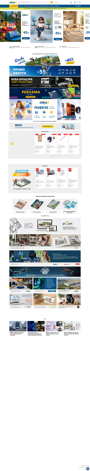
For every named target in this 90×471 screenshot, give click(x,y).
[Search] (52, 2)
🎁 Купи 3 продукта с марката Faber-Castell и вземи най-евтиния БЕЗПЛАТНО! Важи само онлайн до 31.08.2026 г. (45, 8)
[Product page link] (40, 138)
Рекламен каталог (37, 212)
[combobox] (57, 2)
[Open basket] (80, 2)
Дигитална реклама (20, 212)
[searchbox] (35, 2)
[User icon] (74, 2)
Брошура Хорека (53, 212)
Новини (45, 318)
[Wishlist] (77, 2)
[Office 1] (12, 2)
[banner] (15, 26)
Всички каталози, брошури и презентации (70, 212)
